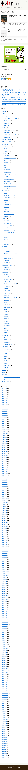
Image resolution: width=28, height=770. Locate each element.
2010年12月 (5, 755)
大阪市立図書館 (7, 258)
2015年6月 (4, 656)
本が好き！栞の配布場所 (8, 141)
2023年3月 (4, 467)
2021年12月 (5, 498)
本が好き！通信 (12, 767)
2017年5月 (4, 609)
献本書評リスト (5, 335)
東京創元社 (6, 318)
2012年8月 (4, 721)
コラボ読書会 (7, 228)
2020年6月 (4, 534)
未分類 (3, 372)
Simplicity (18, 766)
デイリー (6, 148)
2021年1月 (4, 520)
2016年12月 (5, 620)
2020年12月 (5, 522)
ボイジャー (6, 255)
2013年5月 (4, 707)
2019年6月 (4, 559)
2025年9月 (4, 411)
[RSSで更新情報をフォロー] (9, 79)
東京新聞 (6, 360)
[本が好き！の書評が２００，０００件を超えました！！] (4, 18)
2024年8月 (4, 437)
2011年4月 (4, 747)
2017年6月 (4, 607)
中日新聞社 (6, 295)
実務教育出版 (7, 307)
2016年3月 (4, 638)
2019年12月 (5, 546)
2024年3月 (4, 445)
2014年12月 (5, 668)
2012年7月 (4, 723)
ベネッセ (6, 202)
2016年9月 (4, 626)
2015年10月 (5, 648)
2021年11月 (5, 500)
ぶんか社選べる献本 (9, 344)
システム (4, 127)
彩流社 (5, 309)
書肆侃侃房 (6, 316)
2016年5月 (4, 634)
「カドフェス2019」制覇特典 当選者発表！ (17, 30)
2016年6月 (4, 632)
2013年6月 (4, 705)
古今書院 (6, 302)
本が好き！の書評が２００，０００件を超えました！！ (17, 16)
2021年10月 (5, 502)
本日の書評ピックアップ (10, 158)
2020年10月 (5, 526)
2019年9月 (4, 553)
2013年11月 (5, 695)
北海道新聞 (6, 207)
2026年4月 (4, 396)
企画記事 (4, 153)
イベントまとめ (7, 172)
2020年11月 (5, 524)
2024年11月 (5, 431)
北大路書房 (6, 300)
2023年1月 (4, 471)
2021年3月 (4, 516)
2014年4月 (4, 684)
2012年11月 (5, 717)
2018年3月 (4, 589)
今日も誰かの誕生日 (9, 179)
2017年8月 (4, 603)
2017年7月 (4, 605)
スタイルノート (7, 281)
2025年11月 (5, 407)
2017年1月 (4, 617)
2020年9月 (4, 528)
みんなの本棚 (7, 169)
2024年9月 (4, 435)
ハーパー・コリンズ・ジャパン (11, 253)
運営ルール (4, 116)
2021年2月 (4, 518)
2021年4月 (4, 514)
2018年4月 (4, 587)
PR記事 (4, 249)
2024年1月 (4, 449)
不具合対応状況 (7, 132)
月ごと (5, 337)
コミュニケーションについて (11, 118)
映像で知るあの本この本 (10, 186)
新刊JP (5, 358)
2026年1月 (4, 402)
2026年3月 (4, 398)
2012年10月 (5, 719)
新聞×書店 (6, 211)
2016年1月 (4, 642)
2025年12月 (5, 404)
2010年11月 (5, 757)
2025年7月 (4, 415)
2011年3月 (4, 749)
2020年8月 (4, 530)
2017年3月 (4, 613)
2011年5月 (4, 745)
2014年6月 (4, 680)
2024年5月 (4, 441)
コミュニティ (5, 374)
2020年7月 (4, 532)
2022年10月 (5, 478)
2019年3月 (4, 565)
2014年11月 (5, 670)
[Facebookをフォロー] (5, 79)
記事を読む (3, 27)
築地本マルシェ (7, 242)
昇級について (7, 120)
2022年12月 (5, 473)
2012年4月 (4, 727)
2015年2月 (4, 664)
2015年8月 (4, 652)
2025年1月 (4, 427)
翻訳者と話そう (7, 244)
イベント (4, 218)
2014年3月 (4, 686)
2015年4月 (4, 660)
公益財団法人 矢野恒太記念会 (11, 297)
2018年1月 (4, 593)
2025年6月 (4, 417)
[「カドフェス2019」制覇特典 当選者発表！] (4, 33)
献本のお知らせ (5, 272)
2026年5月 (4, 394)
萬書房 (5, 328)
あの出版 (6, 274)
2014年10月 (5, 672)
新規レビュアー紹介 (6, 139)
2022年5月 (4, 488)
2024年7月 (4, 439)
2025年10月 (5, 409)
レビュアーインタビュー (10, 174)
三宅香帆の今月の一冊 (9, 176)
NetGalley (6, 251)
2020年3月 (4, 540)
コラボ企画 (4, 190)
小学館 (5, 209)
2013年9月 (4, 699)
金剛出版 (6, 330)
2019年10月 (5, 551)
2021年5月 (4, 512)
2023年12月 (5, 451)
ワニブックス (7, 293)
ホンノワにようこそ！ (9, 155)
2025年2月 (4, 425)
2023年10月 (5, 455)
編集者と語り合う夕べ (9, 230)
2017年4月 (4, 611)
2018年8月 (4, 579)
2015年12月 (5, 644)
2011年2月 (4, 751)
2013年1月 (4, 715)
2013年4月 (4, 709)
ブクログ (6, 200)
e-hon (5, 193)
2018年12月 (5, 571)
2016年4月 (4, 636)
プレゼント (4, 379)
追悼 (5, 165)
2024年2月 (4, 447)
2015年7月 (4, 654)
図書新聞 (6, 356)
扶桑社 (5, 311)
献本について (7, 125)
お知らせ (4, 111)
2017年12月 (5, 595)
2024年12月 (5, 429)
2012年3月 (4, 729)
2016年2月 (4, 640)
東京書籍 (6, 262)
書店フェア (6, 160)
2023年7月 (4, 459)
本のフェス (6, 239)
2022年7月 (4, 484)
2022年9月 (4, 480)
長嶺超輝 (6, 269)
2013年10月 (5, 697)
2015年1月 (4, 666)
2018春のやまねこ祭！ (9, 232)
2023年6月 (4, 461)
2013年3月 (4, 711)
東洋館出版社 (7, 323)
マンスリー (6, 151)
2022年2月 (4, 494)
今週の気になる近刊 (9, 181)
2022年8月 (4, 482)
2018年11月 (5, 573)
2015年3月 (4, 662)
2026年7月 (4, 390)
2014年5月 (4, 682)
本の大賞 (6, 188)
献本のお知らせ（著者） (8, 265)
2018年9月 (4, 577)
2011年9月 (4, 737)
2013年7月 (4, 703)
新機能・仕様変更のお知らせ (11, 134)
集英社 (5, 332)
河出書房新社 (7, 325)
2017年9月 (4, 601)
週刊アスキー (7, 365)
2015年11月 (5, 646)
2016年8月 (4, 628)
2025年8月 (4, 413)
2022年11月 (5, 475)
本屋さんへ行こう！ (9, 214)
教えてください (7, 183)
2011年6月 (4, 743)
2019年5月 (4, 561)
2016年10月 (5, 624)
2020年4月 (4, 538)
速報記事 (4, 370)
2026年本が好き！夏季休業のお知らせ (11, 97)
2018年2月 (4, 591)
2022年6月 (4, 486)
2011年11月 (4, 733)
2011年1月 (4, 753)
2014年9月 (4, 674)
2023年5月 (4, 463)
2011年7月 (4, 741)
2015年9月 (4, 650)
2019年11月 (5, 549)
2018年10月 (5, 575)
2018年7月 (4, 581)
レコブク (6, 353)
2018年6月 (4, 583)
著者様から (6, 339)
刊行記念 (6, 237)
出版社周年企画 (7, 204)
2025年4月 (4, 421)
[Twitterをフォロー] (2, 79)
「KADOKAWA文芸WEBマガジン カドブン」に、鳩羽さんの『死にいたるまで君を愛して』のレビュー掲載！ (14, 94)
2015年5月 (4, 658)
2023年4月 (4, 465)
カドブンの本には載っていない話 (12, 377)
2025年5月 (4, 419)
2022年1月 (4, 496)
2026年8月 (4, 388)
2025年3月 (4, 423)
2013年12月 (5, 693)
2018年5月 (4, 585)
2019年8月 (4, 555)
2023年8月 (4, 457)
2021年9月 (4, 504)
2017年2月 (4, 615)
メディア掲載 (5, 346)
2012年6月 (4, 725)
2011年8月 (4, 739)
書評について (7, 123)
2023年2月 (4, 469)
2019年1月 (4, 569)
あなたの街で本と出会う (10, 195)
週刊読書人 (6, 216)
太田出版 (6, 304)
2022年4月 (4, 490)
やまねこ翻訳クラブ (9, 197)
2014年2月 (4, 689)
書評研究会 (4, 246)
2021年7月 (4, 508)
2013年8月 (4, 701)
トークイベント (7, 235)
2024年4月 (4, 443)
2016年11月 (5, 622)
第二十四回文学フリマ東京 (10, 223)
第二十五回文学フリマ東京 (10, 221)
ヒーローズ (6, 288)
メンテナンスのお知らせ (10, 130)
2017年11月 (5, 597)
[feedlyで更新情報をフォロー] (7, 79)
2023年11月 (5, 453)
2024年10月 (5, 433)
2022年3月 (4, 492)
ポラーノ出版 (7, 290)
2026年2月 (4, 400)
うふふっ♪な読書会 (8, 225)
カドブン (6, 351)
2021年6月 (4, 510)
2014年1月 (4, 691)
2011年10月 (5, 735)
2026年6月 (4, 392)
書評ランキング (5, 144)
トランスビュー (7, 286)
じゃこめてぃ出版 (8, 279)
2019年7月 (4, 557)
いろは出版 (6, 276)
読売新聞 (6, 363)
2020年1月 (4, 544)
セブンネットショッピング (10, 283)
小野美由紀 (6, 267)
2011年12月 (5, 731)
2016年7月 (4, 630)
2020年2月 (4, 542)
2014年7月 (4, 678)
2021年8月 (4, 506)
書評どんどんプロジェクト (10, 137)
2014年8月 (4, 676)
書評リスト (6, 162)
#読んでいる (7, 167)
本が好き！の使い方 (6, 113)
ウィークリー (7, 146)
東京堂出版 (6, 260)
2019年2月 (4, 567)
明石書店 (6, 314)
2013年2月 (4, 713)
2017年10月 (5, 599)
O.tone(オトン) (7, 349)
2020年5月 (4, 536)
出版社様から (7, 342)
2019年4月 (4, 563)
